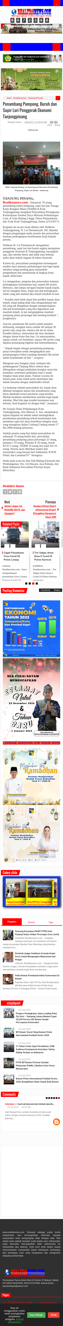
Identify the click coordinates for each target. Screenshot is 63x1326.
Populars (12, 922)
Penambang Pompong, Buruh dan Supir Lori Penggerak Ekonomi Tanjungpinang (30, 110)
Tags (51, 922)
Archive (31, 922)
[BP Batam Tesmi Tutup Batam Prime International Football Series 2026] (9, 1032)
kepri (9, 98)
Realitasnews (19, 98)
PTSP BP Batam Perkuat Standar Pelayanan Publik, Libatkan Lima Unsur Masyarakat (35, 1065)
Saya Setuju (36, 1315)
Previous (3, 534)
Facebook (5, 491)
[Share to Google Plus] (25, 537)
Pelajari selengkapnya (16, 1320)
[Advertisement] (31, 1182)
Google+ (15, 491)
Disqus (57, 590)
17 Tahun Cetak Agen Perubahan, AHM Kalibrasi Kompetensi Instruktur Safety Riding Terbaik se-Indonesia (35, 1049)
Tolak (54, 1315)
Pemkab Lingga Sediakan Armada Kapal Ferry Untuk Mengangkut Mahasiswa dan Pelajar (35, 956)
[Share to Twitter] (20, 537)
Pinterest (20, 491)
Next (57, 534)
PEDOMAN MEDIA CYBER (19, 1302)
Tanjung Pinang (35, 98)
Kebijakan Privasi (48, 1302)
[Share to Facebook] (16, 537)
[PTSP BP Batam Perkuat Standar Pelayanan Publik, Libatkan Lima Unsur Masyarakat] (9, 1063)
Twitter (10, 491)
